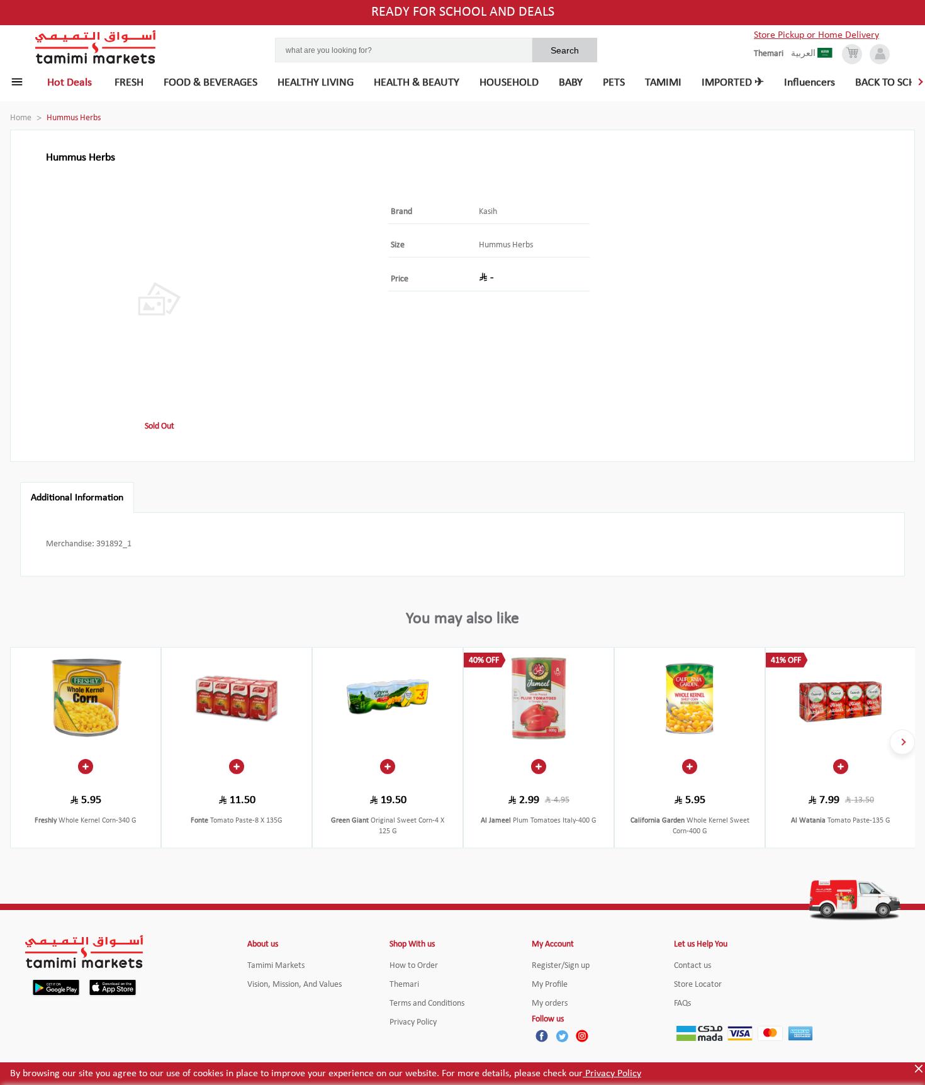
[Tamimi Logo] (95, 47)
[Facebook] (542, 1036)
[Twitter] (562, 1036)
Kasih (488, 211)
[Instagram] (582, 1036)
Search (565, 50)
